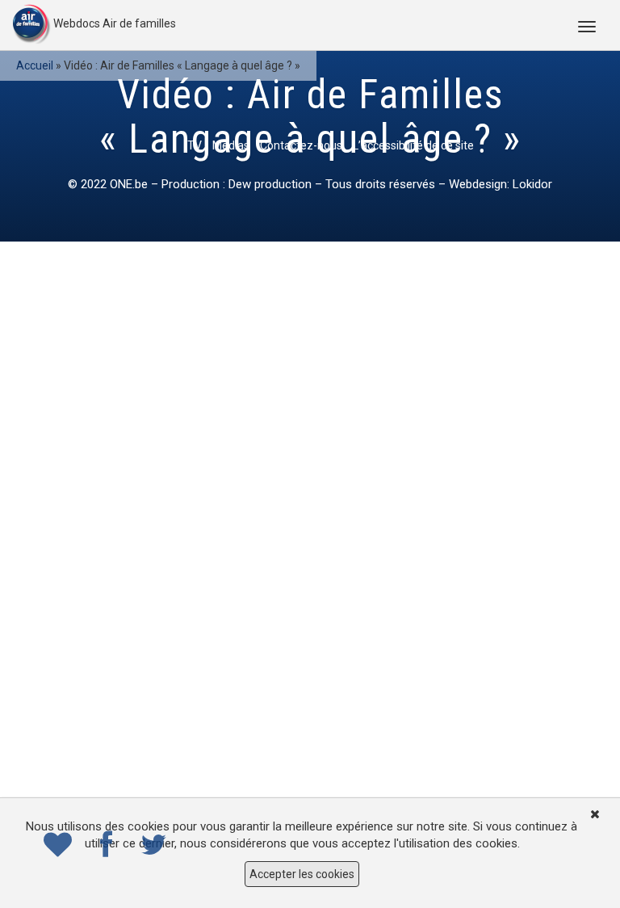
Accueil (34, 65)
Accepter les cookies (301, 874)
